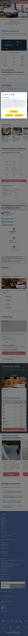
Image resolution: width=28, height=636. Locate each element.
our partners (15, 101)
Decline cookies (9, 115)
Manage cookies (13, 111)
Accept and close (18, 115)
